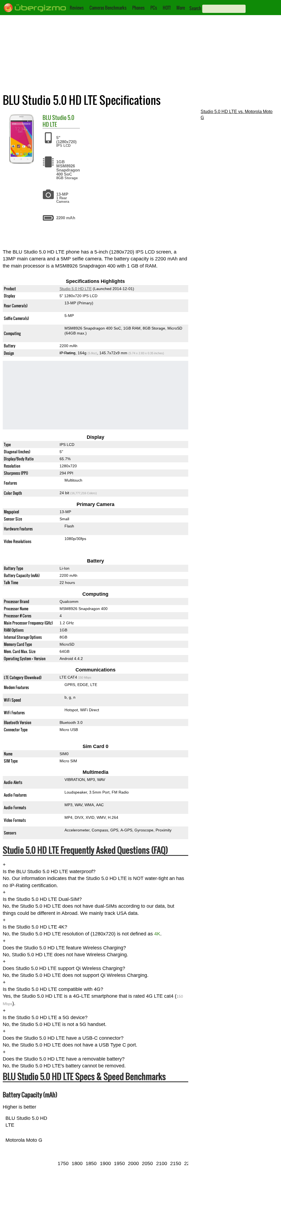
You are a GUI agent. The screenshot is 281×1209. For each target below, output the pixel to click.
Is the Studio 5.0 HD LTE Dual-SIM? (42, 899)
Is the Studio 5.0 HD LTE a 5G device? (45, 1017)
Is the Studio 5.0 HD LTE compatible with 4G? (53, 989)
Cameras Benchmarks (108, 7)
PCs (153, 7)
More (180, 7)
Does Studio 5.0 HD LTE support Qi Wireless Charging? (64, 968)
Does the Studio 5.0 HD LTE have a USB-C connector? (63, 1038)
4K (157, 934)
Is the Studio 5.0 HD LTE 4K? (35, 927)
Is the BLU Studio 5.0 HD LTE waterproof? (49, 872)
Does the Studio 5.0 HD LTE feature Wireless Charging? (64, 948)
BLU (47, 117)
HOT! (167, 7)
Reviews (77, 7)
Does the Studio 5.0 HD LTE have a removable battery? (64, 1059)
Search (195, 8)
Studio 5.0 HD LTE (58, 120)
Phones (138, 7)
